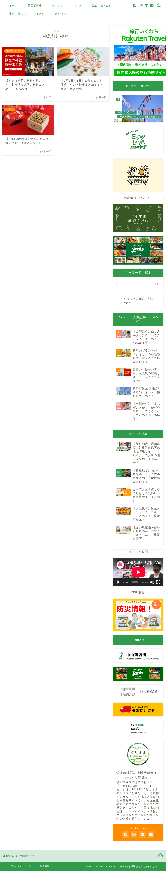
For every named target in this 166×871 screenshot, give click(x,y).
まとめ (40, 13)
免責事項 (45, 866)
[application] (138, 572)
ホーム (13, 5)
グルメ (77, 5)
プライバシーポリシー (21, 866)
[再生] (119, 582)
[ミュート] (152, 582)
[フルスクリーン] (158, 582)
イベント (57, 5)
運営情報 (60, 13)
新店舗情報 (35, 5)
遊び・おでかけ (102, 5)
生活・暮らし (17, 13)
